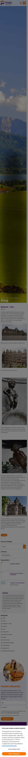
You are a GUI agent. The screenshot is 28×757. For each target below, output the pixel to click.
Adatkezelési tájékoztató (9, 745)
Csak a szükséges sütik (14, 749)
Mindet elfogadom (14, 754)
